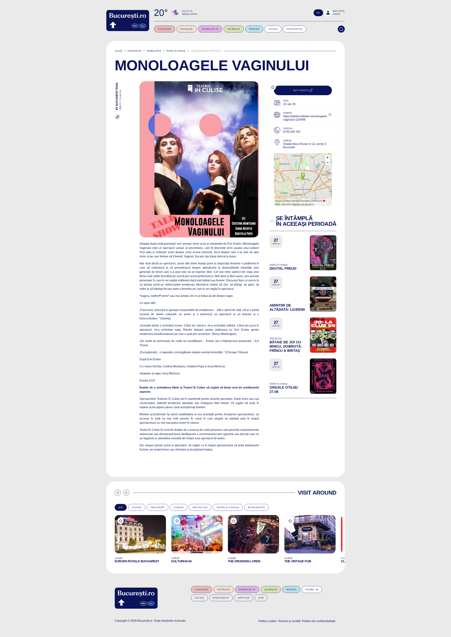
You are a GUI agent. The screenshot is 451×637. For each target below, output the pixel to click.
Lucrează (233, 28)
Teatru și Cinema (176, 50)
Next (126, 492)
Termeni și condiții (289, 621)
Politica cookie (267, 621)
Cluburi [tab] (179, 507)
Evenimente (295, 28)
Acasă (118, 50)
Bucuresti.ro (144, 620)
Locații (273, 28)
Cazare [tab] (137, 507)
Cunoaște (164, 28)
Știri (261, 597)
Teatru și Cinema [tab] (228, 507)
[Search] (341, 29)
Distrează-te (210, 28)
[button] (335, 12)
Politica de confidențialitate (319, 621)
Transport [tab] (157, 507)
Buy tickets (301, 90)
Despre (310, 589)
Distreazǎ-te (154, 50)
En (318, 12)
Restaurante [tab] (256, 507)
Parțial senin (189, 14)
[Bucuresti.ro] (127, 20)
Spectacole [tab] (200, 507)
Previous (118, 492)
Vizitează (186, 28)
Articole (244, 597)
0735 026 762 (291, 131)
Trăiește (254, 28)
